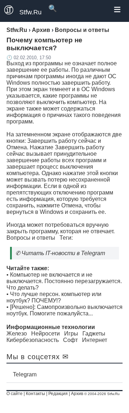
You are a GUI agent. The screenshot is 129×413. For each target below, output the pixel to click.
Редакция (58, 393)
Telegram (25, 374)
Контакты (35, 393)
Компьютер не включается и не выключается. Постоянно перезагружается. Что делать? (64, 281)
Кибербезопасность (32, 340)
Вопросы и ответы (30, 238)
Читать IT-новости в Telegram (63, 253)
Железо (16, 333)
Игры (71, 333)
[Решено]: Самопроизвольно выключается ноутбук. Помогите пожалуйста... (64, 310)
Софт (70, 340)
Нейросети (45, 333)
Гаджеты (93, 333)
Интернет (94, 340)
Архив (77, 393)
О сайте (14, 393)
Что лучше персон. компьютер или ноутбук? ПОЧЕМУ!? (53, 297)
